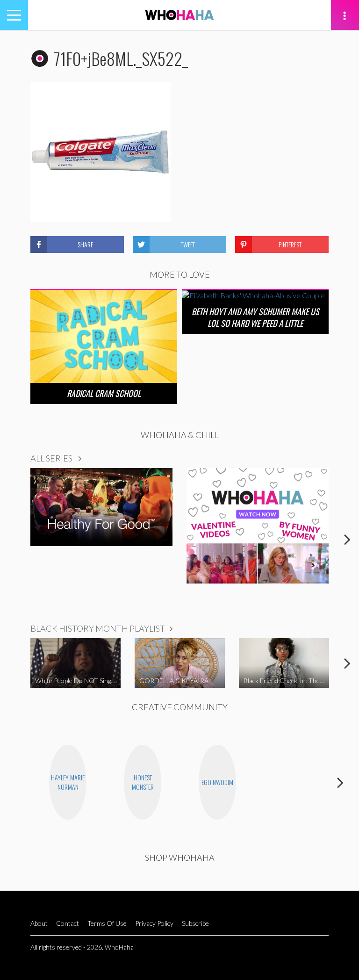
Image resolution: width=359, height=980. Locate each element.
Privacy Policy (154, 923)
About (39, 923)
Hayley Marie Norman (68, 782)
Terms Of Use (107, 923)
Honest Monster (143, 782)
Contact (67, 923)
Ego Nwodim (217, 782)
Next (347, 539)
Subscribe (195, 923)
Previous (11, 539)
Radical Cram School (104, 393)
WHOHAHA (179, 15)
